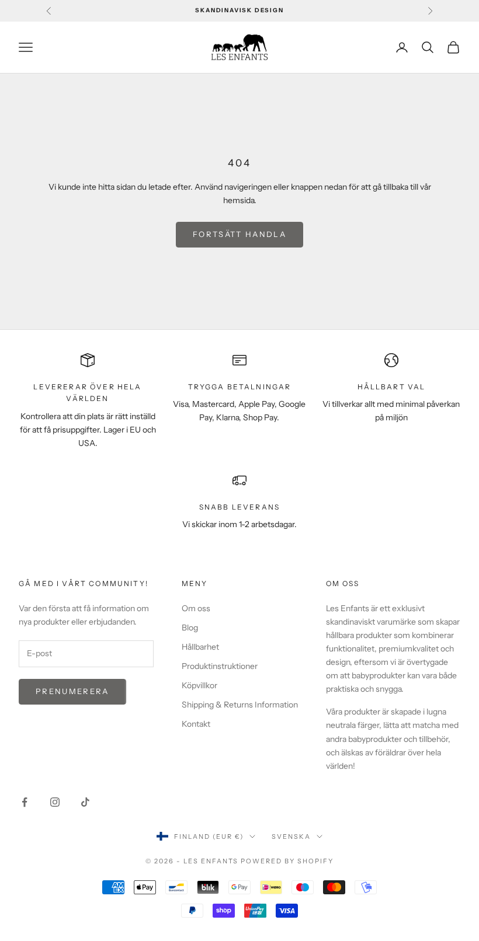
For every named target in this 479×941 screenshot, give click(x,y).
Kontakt (196, 724)
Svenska (291, 836)
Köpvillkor (199, 685)
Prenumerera (72, 691)
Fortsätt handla (239, 234)
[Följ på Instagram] (55, 802)
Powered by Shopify (287, 861)
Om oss (196, 608)
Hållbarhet (200, 647)
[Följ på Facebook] (24, 802)
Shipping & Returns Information (240, 704)
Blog (190, 627)
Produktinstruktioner (220, 666)
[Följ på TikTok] (85, 802)
